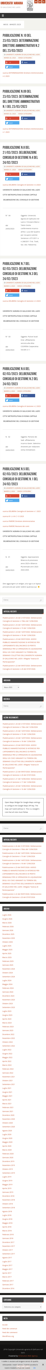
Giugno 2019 (7, 1180)
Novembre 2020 (8, 1119)
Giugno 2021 (7, 1092)
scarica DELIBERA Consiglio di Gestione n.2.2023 (22, 406)
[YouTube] (36, 1)
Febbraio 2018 (8, 1234)
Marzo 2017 (7, 1277)
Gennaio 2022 (7, 1073)
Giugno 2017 (7, 1265)
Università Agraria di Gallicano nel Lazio (23, 55)
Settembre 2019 (8, 1173)
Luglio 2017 (6, 1261)
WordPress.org (8, 1336)
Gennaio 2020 (7, 1157)
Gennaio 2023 (7, 1030)
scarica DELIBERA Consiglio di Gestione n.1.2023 (22, 511)
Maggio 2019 (7, 1184)
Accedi (5, 1325)
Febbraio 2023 (8, 1026)
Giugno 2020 (7, 1138)
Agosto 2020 (7, 1130)
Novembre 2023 (8, 1000)
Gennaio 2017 (7, 1284)
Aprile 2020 (6, 1146)
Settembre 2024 (8, 976)
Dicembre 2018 (8, 1196)
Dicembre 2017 (8, 1242)
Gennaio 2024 (7, 992)
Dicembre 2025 (8, 934)
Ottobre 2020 (7, 1123)
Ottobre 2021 (7, 1080)
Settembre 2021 (8, 1084)
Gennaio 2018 (7, 1238)
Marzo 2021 (7, 1103)
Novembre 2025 (8, 938)
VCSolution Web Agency (27, 1356)
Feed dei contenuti (9, 1328)
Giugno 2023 (7, 1015)
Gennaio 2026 (7, 930)
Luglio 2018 (6, 1215)
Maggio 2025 (7, 949)
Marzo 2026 (7, 923)
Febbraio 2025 (8, 961)
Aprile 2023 (6, 1019)
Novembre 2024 (8, 969)
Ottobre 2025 (7, 942)
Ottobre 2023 (7, 1003)
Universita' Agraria (12, 3)
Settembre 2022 (8, 1046)
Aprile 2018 (6, 1227)
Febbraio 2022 (8, 1069)
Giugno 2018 (7, 1219)
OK (34, 1368)
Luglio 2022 (6, 1050)
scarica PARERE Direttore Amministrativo (19, 521)
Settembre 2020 (8, 1127)
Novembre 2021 (8, 1077)
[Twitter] (40, 1)
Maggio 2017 (7, 1269)
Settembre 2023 (8, 1007)
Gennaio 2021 (7, 1111)
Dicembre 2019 (8, 1161)
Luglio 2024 (6, 980)
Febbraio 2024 (8, 988)
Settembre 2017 (8, 1254)
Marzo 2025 (7, 957)
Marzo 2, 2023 (9, 286)
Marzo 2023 (7, 1023)
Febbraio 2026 (8, 926)
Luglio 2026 (6, 915)
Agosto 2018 (7, 1211)
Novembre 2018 (8, 1200)
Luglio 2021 (6, 1088)
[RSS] (43, 1)
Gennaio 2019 (7, 1192)
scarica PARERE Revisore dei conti (16, 526)
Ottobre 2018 (7, 1204)
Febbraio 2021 (8, 1107)
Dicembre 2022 (8, 1034)
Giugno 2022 (7, 1053)
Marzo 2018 (7, 1231)
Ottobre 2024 (7, 973)
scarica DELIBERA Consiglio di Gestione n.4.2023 (22, 185)
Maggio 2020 (7, 1142)
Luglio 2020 (6, 1134)
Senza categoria (25, 58)
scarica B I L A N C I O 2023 (13, 516)
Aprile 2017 (6, 1273)
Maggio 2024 (7, 984)
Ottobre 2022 (7, 1042)
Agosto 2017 (7, 1257)
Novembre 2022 (8, 1038)
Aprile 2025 (6, 953)
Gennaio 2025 (7, 965)
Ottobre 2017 (7, 1250)
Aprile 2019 (6, 1188)
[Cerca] (41, 600)
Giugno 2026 (7, 919)
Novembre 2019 (8, 1165)
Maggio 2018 (7, 1223)
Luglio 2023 (6, 1011)
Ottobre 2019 (7, 1169)
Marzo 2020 (7, 1150)
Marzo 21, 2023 (10, 170)
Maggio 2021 (7, 1096)
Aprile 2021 (6, 1100)
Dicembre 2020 (8, 1115)
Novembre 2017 (8, 1246)
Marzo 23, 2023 (10, 58)
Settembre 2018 (8, 1207)
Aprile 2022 (6, 1061)
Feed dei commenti (9, 1332)
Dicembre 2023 (8, 996)
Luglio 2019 (6, 1177)
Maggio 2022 (7, 1057)
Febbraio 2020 (8, 1154)
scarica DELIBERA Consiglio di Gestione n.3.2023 (22, 301)
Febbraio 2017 (8, 1281)
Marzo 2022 (7, 1065)
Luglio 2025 (6, 946)
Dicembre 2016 (8, 1288)
